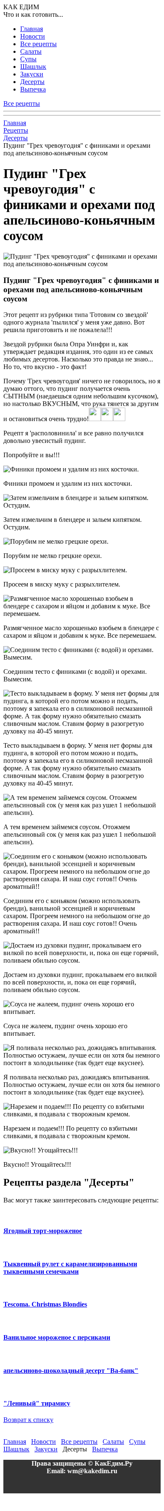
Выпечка (33, 89)
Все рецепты (38, 43)
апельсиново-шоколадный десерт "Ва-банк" (70, 1370)
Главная (31, 28)
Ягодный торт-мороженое (42, 1230)
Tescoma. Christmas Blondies (45, 1304)
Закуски (31, 74)
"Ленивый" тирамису (36, 1403)
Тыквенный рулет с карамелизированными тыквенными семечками (70, 1267)
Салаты (31, 51)
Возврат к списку (28, 1419)
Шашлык (33, 66)
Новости (32, 36)
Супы (28, 59)
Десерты (32, 81)
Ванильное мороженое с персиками (56, 1337)
